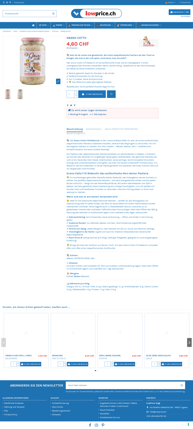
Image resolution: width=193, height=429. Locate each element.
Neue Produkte (107, 410)
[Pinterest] (74, 105)
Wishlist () (186, 2)
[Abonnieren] (182, 385)
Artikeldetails (94, 129)
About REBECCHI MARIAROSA (121, 129)
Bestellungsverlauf (61, 410)
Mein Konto (57, 407)
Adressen (56, 414)
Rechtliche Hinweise (13, 403)
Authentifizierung (60, 403)
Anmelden (185, 16)
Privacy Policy (10, 414)
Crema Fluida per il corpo (18, 355)
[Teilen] (67, 105)
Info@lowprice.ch (158, 412)
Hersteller (104, 413)
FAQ (6, 410)
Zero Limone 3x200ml (110, 346)
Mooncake (57, 346)
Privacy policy (19, 2)
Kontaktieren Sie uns (110, 417)
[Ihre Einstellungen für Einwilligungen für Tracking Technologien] (188, 424)
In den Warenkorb (94, 94)
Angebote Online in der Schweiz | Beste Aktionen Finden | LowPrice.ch (118, 404)
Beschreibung (75, 129)
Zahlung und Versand (14, 407)
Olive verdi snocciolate (158, 346)
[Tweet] (71, 105)
